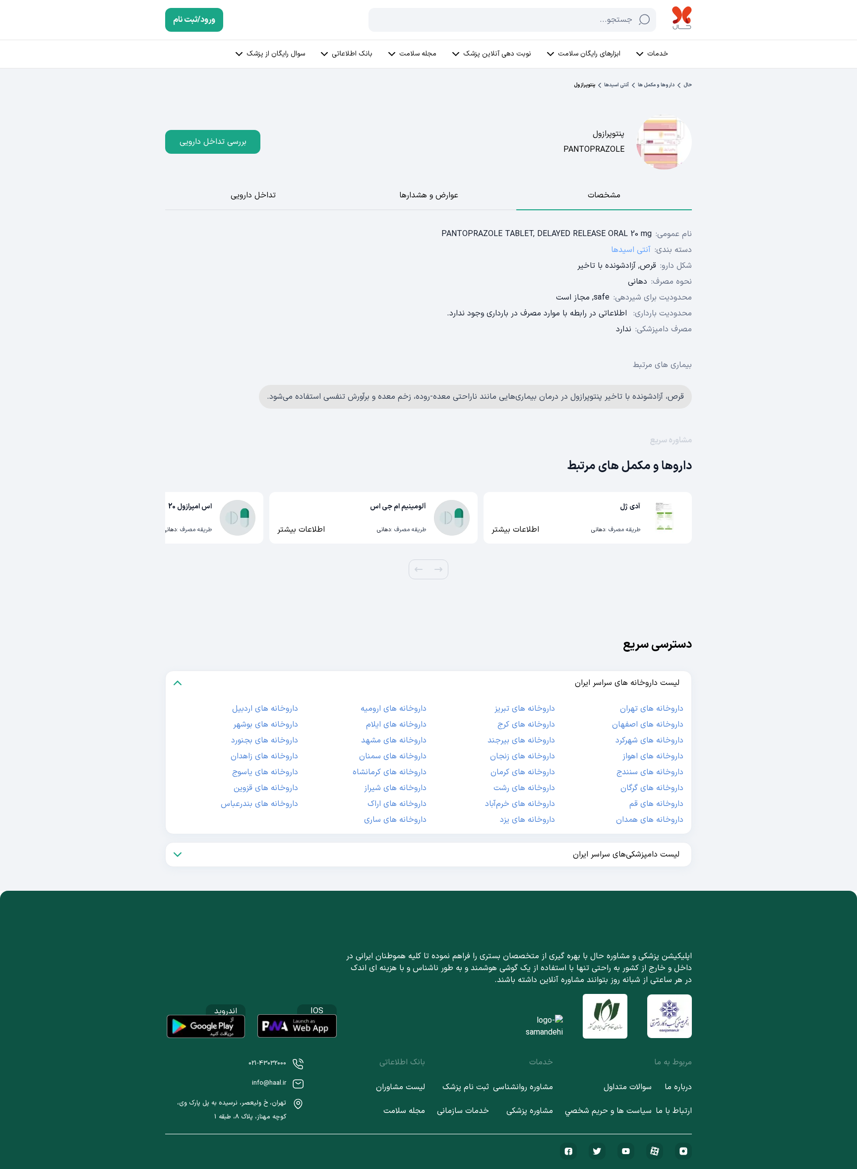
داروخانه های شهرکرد (649, 740)
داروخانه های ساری (395, 820)
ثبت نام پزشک (465, 1087)
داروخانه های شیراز (395, 788)
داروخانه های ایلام (396, 725)
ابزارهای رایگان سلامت (589, 54)
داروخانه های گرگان (651, 788)
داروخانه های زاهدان (264, 756)
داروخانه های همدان (649, 820)
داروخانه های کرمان (522, 772)
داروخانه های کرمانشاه (390, 772)
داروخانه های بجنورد (264, 740)
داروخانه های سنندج (649, 772)
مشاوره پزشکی (529, 1111)
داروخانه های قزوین (266, 788)
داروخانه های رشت (524, 788)
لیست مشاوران (400, 1087)
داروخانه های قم (656, 804)
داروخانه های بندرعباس (259, 804)
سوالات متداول (628, 1087)
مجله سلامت (417, 54)
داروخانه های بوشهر (265, 725)
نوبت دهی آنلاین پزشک (497, 54)
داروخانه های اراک (397, 804)
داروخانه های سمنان (393, 756)
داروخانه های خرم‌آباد (520, 804)
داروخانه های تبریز (524, 709)
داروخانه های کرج (526, 725)
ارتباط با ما (674, 1111)
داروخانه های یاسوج (265, 772)
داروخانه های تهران (651, 709)
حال (687, 85)
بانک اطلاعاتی (352, 54)
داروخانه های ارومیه (394, 709)
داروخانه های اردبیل (265, 709)
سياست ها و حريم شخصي (608, 1111)
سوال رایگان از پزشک (275, 54)
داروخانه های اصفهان (647, 725)
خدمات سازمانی (463, 1111)
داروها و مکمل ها (656, 85)
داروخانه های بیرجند (521, 740)
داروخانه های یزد (527, 820)
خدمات (657, 54)
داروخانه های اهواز (652, 756)
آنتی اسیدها (616, 85)
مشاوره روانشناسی (523, 1087)
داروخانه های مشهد (394, 740)
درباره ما (678, 1087)
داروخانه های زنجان (522, 756)
